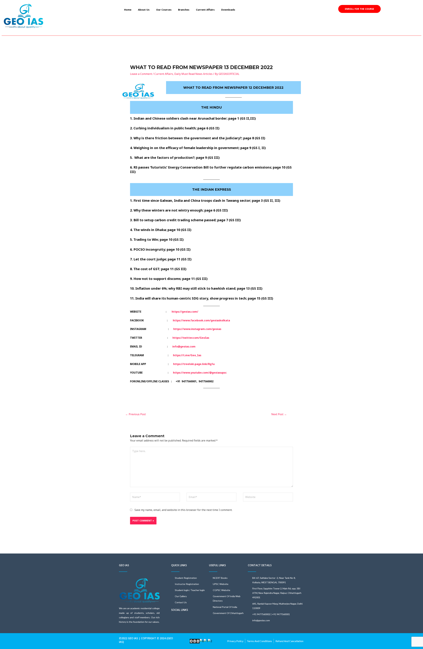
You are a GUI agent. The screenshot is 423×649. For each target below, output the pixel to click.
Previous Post (135, 414)
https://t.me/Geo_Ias (187, 355)
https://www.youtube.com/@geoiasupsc (200, 372)
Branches (183, 9)
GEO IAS (124, 565)
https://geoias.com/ (185, 311)
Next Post (279, 414)
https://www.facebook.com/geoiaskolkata (201, 320)
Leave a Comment (141, 74)
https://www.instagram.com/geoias (197, 329)
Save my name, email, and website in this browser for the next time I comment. (183, 510)
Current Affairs (205, 9)
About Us (144, 9)
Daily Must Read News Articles (193, 74)
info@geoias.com (183, 346)
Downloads (228, 9)
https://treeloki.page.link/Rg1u (194, 364)
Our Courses (164, 9)
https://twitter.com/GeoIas (191, 338)
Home (127, 9)
